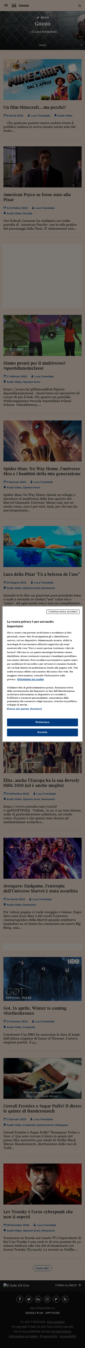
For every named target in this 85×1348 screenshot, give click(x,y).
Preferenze (43, 722)
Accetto (42, 732)
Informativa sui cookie (30, 679)
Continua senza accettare (63, 611)
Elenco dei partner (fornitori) (24, 709)
